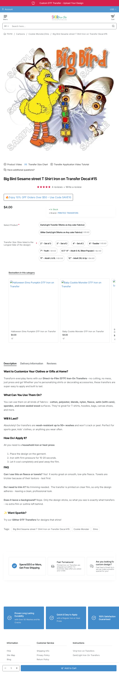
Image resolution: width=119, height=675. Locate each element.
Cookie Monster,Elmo (39, 34)
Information (12, 643)
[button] (69, 668)
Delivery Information (31, 363)
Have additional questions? (21, 170)
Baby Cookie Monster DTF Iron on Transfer (83, 331)
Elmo (95, 529)
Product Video (14, 164)
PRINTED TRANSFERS (68, 213)
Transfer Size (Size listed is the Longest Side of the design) (18, 243)
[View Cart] (113, 17)
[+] (16, 668)
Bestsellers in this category (22, 272)
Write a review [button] (74, 187)
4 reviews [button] (57, 187)
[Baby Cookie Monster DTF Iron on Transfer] (85, 304)
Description (10, 363)
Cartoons (20, 34)
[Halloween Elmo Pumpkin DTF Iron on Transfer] (33, 304)
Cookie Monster (81, 529)
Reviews (51, 363)
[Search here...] (113, 26)
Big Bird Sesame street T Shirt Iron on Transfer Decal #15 (41, 529)
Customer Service (45, 643)
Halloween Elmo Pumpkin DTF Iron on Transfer (33, 331)
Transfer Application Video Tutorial (71, 164)
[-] (5, 668)
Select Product (11, 225)
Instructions (78, 643)
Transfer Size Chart (38, 164)
